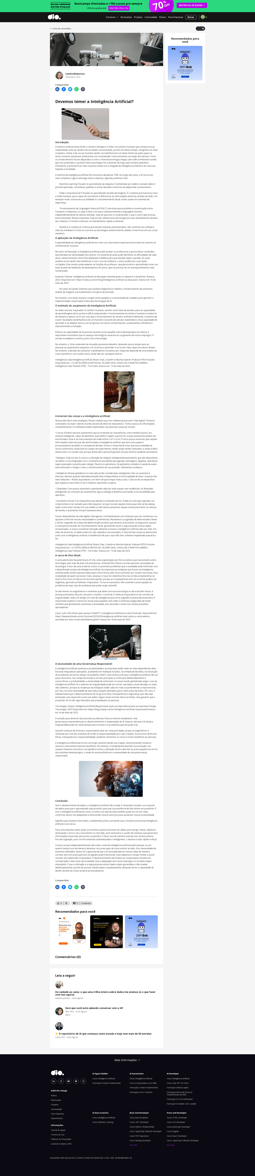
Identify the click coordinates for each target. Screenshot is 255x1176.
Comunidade (151, 17)
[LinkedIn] (57, 89)
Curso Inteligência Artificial (103, 1078)
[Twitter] (70, 89)
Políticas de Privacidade (61, 1139)
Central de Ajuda (58, 1130)
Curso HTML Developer (177, 1117)
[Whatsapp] (76, 89)
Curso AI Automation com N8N (143, 1083)
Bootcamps (126, 17)
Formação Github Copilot (177, 1087)
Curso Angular (173, 1131)
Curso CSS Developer (176, 1122)
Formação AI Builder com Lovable (181, 1103)
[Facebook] (64, 89)
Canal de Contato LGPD (61, 1144)
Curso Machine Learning (102, 1122)
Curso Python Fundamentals (142, 1126)
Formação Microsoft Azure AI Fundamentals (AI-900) (179, 1093)
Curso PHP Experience (139, 1136)
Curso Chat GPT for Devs (178, 1083)
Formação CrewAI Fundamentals (106, 1083)
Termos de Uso (57, 1134)
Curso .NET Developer (139, 1122)
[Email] (83, 89)
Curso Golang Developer (140, 1140)
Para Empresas (175, 17)
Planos (162, 17)
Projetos (138, 17)
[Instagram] (83, 1081)
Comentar (86, 903)
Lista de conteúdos (62, 29)
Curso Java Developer (139, 1117)
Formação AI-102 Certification (180, 1099)
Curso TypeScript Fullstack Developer (146, 1131)
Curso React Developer (177, 1136)
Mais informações (125, 1060)
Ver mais (133, 1145)
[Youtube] (68, 1081)
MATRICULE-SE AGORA (190, 5)
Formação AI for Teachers (141, 1092)
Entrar (191, 17)
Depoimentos (57, 1118)
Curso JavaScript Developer (178, 1126)
